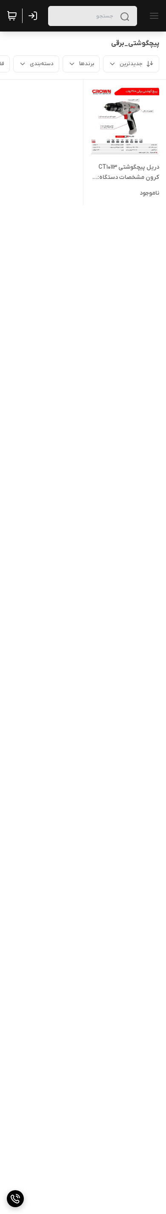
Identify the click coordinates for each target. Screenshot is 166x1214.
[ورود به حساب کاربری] (34, 16)
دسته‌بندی (42, 63)
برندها (86, 63)
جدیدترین (131, 63)
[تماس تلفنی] (15, 1198)
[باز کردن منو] (152, 16)
